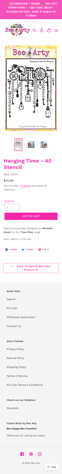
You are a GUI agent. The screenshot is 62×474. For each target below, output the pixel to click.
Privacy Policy (15, 349)
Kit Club (12, 308)
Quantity (9, 201)
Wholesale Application (21, 317)
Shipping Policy (16, 367)
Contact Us (14, 326)
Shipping (25, 185)
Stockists (13, 408)
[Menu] (56, 30)
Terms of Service (17, 376)
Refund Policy (15, 358)
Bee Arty (35, 463)
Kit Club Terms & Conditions (25, 384)
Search (11, 299)
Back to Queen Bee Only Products (33, 268)
